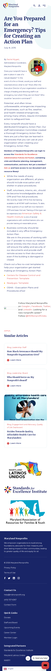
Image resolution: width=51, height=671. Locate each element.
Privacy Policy (10, 568)
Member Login (10, 637)
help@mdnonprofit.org (14, 595)
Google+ (26, 306)
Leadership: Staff (19, 347)
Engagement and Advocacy (24, 424)
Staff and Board (10, 622)
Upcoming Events (12, 627)
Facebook (37, 306)
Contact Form (10, 605)
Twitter (46, 306)
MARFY (7, 660)
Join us (7, 168)
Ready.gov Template (18, 283)
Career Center (10, 632)
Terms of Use (9, 573)
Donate (7, 617)
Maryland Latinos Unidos (14, 655)
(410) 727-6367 (10, 600)
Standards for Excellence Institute (18, 650)
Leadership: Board (20, 373)
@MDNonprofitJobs (36, 316)
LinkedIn (27, 309)
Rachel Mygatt (13, 59)
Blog (9, 347)
